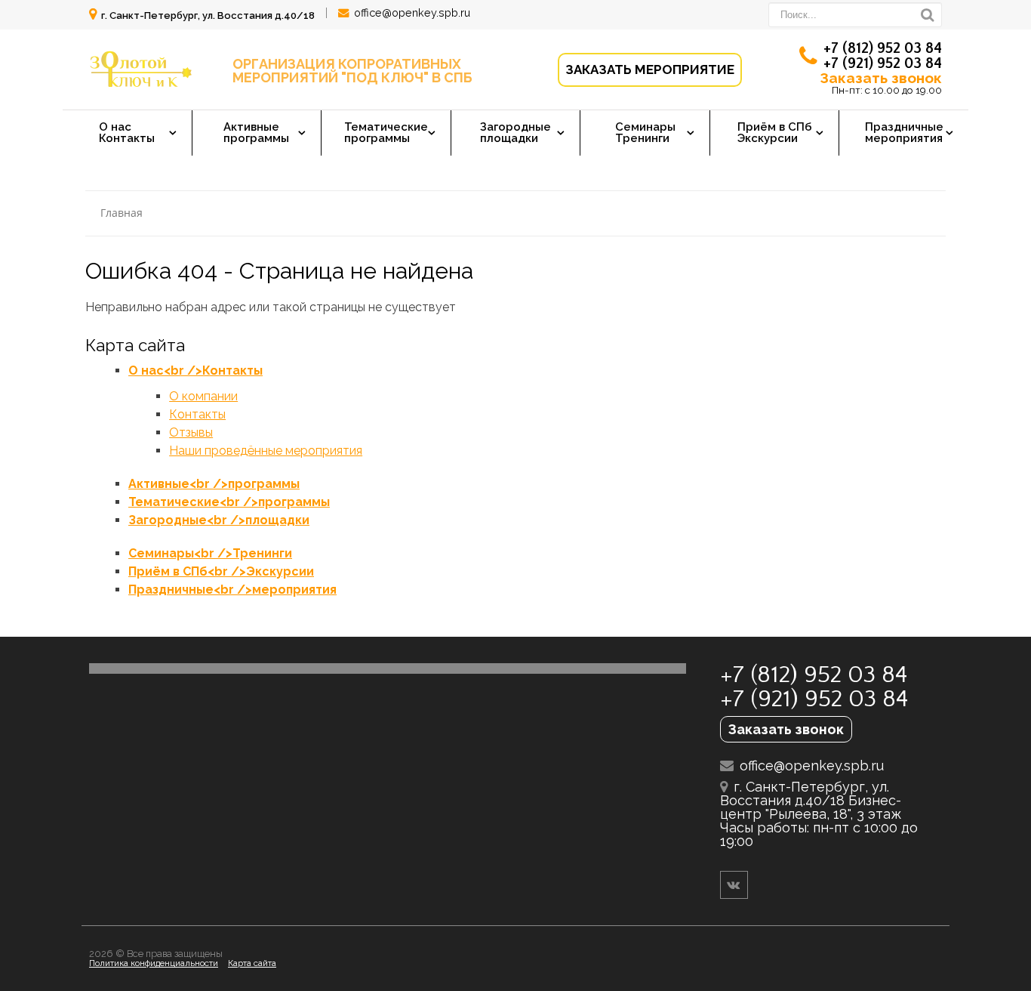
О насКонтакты (127, 132)
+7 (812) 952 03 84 (882, 48)
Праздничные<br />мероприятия (232, 589)
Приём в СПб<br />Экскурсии (221, 571)
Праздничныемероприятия (904, 132)
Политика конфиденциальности (153, 963)
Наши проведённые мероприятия (265, 450)
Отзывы (191, 432)
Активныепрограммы (256, 132)
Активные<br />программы (214, 484)
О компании (203, 396)
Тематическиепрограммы (386, 132)
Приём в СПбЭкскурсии (774, 132)
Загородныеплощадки (515, 132)
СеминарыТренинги (645, 132)
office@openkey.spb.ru (412, 12)
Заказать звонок (881, 77)
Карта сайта (252, 963)
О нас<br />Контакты (195, 370)
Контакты (197, 414)
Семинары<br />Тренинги (210, 553)
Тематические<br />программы (229, 502)
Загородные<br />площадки (218, 520)
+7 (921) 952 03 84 (882, 63)
